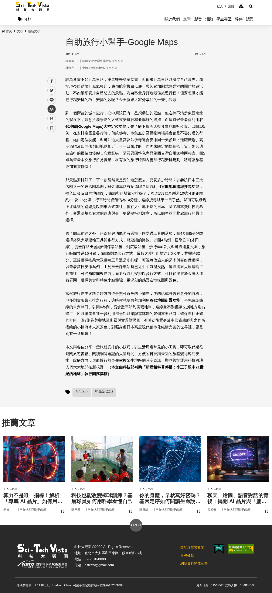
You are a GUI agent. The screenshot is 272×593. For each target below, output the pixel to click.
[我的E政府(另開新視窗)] (219, 549)
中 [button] (51, 109)
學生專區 (224, 19)
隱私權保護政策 (192, 547)
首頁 (9, 31)
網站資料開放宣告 (194, 563)
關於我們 (172, 19)
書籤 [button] (51, 128)
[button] (250, 6)
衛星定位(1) (104, 391)
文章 (187, 19)
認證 (250, 19)
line (50, 100)
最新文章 (34, 31)
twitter (52, 90)
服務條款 (187, 555)
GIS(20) (82, 391)
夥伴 (239, 19)
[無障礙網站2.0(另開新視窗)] (241, 549)
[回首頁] (32, 6)
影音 (198, 19)
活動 (209, 19)
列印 (51, 118)
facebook (52, 81)
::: (213, 5)
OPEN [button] (136, 525)
